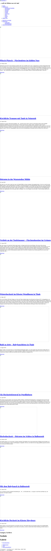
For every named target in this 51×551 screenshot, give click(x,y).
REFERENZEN (8, 23)
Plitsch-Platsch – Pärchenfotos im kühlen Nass (19, 60)
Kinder (6, 16)
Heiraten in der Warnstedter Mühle (15, 179)
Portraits (6, 11)
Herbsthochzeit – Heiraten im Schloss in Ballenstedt (22, 436)
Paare (6, 17)
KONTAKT (4, 21)
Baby (6, 14)
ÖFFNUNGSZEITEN (6, 24)
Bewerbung (7, 9)
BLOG (3, 5)
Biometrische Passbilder (9, 8)
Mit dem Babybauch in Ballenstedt (15, 486)
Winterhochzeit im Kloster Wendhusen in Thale (20, 294)
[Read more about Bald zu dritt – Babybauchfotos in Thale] (24, 341)
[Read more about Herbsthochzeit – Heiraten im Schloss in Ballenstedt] (18, 433)
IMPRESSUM (5, 544)
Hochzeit (7, 10)
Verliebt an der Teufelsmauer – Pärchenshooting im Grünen (25, 240)
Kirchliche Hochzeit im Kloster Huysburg (17, 520)
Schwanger (7, 13)
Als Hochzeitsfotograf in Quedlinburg (16, 394)
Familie (6, 12)
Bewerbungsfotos (5, 542)
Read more (2, 72)
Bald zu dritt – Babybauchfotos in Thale (17, 344)
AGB (3, 546)
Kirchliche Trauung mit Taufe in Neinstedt (18, 118)
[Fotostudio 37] (3, 0)
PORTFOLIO (5, 7)
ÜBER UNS (5, 18)
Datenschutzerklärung (6, 547)
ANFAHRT (7, 22)
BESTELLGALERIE (6, 20)
